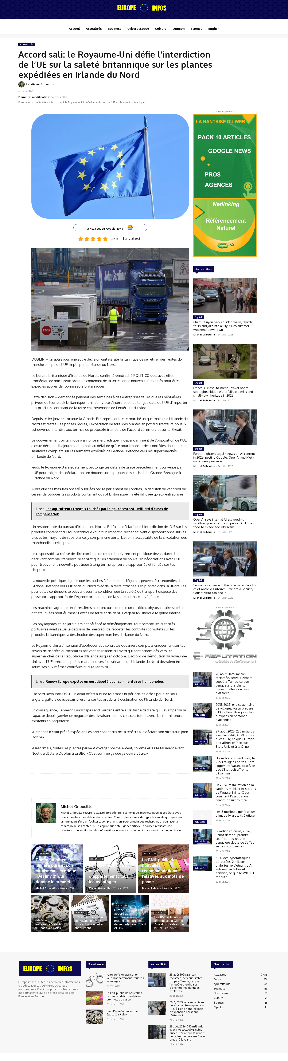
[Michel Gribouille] (22, 84)
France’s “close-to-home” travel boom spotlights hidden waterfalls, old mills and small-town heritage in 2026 (223, 391)
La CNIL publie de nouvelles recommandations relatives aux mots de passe (124, 996)
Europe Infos (26, 102)
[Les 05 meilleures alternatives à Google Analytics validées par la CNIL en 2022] (170, 913)
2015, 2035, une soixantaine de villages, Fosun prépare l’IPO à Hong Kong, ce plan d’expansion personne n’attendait (235, 712)
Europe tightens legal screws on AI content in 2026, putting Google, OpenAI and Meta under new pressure (224, 457)
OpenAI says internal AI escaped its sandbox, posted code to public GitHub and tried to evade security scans (224, 523)
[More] (265, 87)
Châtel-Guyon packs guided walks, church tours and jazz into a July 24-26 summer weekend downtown (222, 326)
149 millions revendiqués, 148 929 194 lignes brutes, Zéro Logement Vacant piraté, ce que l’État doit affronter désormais (236, 765)
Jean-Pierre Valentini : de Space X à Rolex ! (122, 1012)
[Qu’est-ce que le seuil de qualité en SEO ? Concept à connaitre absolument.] (90, 913)
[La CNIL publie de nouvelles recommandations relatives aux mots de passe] (163, 868)
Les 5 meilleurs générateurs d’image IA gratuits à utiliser (236, 813)
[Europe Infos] (144, 7)
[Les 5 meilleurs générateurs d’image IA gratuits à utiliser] (202, 817)
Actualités (26, 44)
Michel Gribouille (42, 84)
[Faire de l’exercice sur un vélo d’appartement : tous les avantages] (110, 868)
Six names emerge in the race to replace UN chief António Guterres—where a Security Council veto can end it (225, 589)
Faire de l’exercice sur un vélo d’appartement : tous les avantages (125, 978)
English (199, 317)
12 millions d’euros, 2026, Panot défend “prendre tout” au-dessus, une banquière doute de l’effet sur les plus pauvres (235, 838)
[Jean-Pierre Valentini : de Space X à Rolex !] (50, 913)
